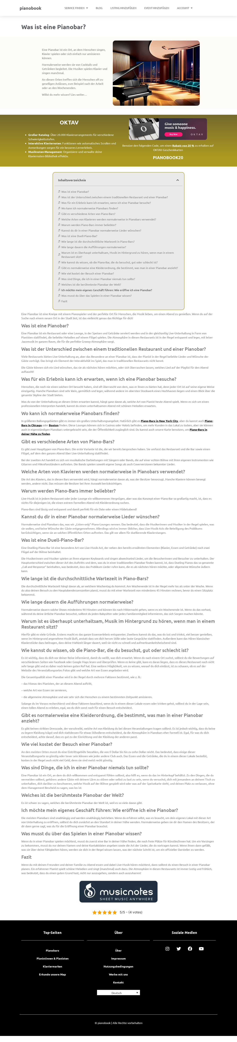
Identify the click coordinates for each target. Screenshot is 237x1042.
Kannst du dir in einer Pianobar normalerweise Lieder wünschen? (101, 230)
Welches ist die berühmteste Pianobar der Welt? (91, 284)
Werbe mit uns (118, 974)
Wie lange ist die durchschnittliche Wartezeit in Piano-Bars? (97, 241)
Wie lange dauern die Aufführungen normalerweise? (93, 247)
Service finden (74, 8)
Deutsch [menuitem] (117, 993)
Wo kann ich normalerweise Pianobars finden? (89, 208)
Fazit (64, 301)
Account (183, 8)
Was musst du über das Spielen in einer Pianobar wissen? (96, 295)
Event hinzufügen (156, 8)
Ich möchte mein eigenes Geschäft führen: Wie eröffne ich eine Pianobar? (106, 290)
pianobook (30, 8)
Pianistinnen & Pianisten (53, 958)
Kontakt (118, 982)
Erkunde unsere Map (52, 974)
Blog (99, 8)
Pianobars (52, 950)
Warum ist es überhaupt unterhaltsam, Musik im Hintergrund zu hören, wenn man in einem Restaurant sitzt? (117, 254)
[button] (177, 180)
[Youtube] (201, 949)
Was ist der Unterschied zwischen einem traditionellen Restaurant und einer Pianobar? (114, 197)
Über (118, 950)
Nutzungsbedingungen (118, 966)
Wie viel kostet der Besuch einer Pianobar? (87, 273)
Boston (53, 425)
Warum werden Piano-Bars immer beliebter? (88, 224)
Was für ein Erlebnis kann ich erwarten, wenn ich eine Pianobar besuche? (106, 202)
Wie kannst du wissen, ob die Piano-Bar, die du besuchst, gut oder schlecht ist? (109, 262)
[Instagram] (167, 949)
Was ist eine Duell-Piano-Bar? (79, 236)
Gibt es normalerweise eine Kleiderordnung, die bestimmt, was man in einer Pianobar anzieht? (119, 267)
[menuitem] (118, 992)
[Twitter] (179, 949)
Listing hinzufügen (123, 8)
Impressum (118, 958)
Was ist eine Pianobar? (75, 191)
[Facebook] (190, 949)
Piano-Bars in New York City (159, 421)
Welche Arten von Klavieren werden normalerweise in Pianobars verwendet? (108, 219)
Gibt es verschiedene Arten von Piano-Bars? (88, 213)
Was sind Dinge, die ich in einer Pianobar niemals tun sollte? (98, 279)
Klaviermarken (52, 966)
